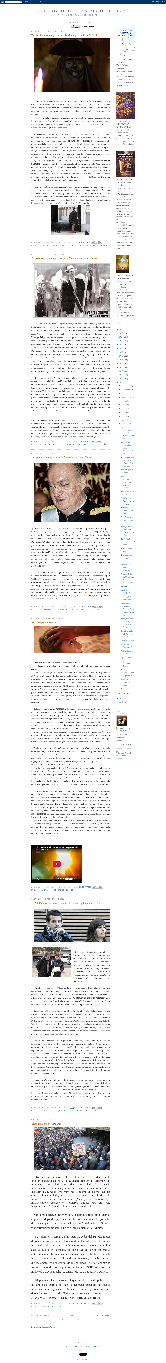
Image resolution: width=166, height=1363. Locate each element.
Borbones (46, 609)
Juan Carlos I (91, 245)
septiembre (126, 397)
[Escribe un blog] (94, 242)
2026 (121, 329)
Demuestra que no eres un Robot (127, 558)
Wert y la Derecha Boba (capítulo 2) (127, 673)
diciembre (126, 385)
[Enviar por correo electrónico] (92, 242)
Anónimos (46, 890)
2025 (121, 333)
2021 (121, 348)
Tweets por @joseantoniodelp (83, 1346)
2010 (121, 702)
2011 (121, 698)
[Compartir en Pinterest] (101, 242)
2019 (121, 356)
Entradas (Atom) (48, 1327)
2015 (121, 371)
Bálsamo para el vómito (44, 622)
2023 (121, 341)
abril (124, 416)
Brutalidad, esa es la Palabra (46, 1123)
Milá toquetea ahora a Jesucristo (126, 567)
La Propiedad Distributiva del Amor (128, 542)
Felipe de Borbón (50, 444)
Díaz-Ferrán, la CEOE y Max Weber (127, 634)
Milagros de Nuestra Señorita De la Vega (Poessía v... (127, 609)
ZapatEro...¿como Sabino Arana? (127, 682)
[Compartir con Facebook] (99, 242)
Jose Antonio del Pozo (73, 245)
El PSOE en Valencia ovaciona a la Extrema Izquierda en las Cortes (67, 903)
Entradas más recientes (40, 1315)
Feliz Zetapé (126, 689)
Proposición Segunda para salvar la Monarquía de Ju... (127, 448)
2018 (121, 359)
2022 (121, 344)
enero (124, 693)
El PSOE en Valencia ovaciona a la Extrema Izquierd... (127, 482)
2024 (121, 337)
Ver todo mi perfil (125, 744)
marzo (124, 420)
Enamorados (126, 586)
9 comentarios (83, 1108)
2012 (121, 382)
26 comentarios (83, 887)
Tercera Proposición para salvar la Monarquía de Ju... (127, 433)
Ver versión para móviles (70, 1319)
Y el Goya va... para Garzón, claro (127, 520)
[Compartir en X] (96, 242)
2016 (121, 367)
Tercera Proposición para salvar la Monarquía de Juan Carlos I (64, 35)
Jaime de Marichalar (51, 245)
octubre (125, 393)
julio (124, 404)
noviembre (126, 389)
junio (124, 408)
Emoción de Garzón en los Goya (127, 510)
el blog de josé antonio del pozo (83, 10)
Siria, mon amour (127, 640)
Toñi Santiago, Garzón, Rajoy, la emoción (127, 501)
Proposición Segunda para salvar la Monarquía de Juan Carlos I (64, 258)
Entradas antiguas (103, 1315)
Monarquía (104, 245)
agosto (124, 401)
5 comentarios (83, 242)
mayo (124, 412)
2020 (121, 352)
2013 (121, 378)
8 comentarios (83, 441)
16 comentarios (83, 1303)
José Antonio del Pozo (125, 729)
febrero (124, 423)
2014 (121, 375)
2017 (121, 363)
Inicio (73, 1315)
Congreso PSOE (66, 1111)
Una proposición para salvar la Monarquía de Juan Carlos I (62, 457)
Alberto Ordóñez (50, 1111)
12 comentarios (83, 607)
